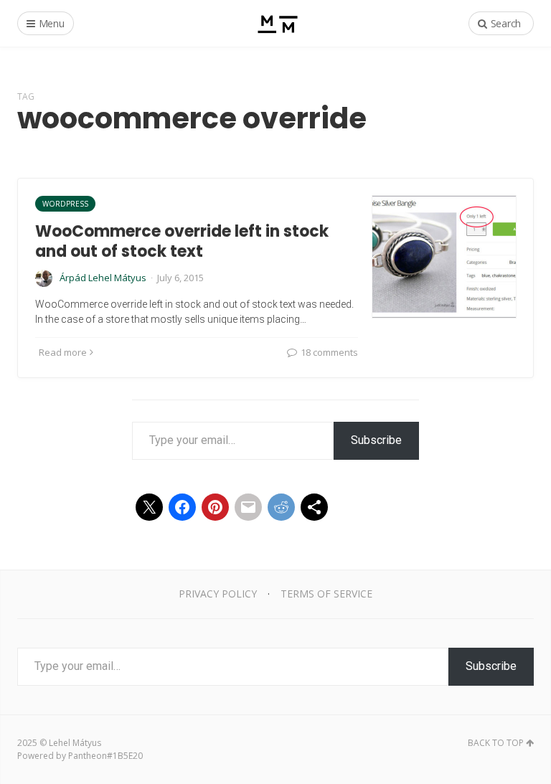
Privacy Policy (218, 593)
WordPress (65, 204)
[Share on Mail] (248, 507)
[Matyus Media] (276, 23)
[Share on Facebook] (182, 507)
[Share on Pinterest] (215, 507)
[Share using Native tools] (314, 507)
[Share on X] (149, 507)
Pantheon (87, 756)
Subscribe (376, 440)
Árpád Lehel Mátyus (103, 277)
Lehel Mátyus (75, 743)
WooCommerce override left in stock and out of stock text (182, 241)
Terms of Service (326, 593)
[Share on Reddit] (281, 507)
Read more (63, 352)
